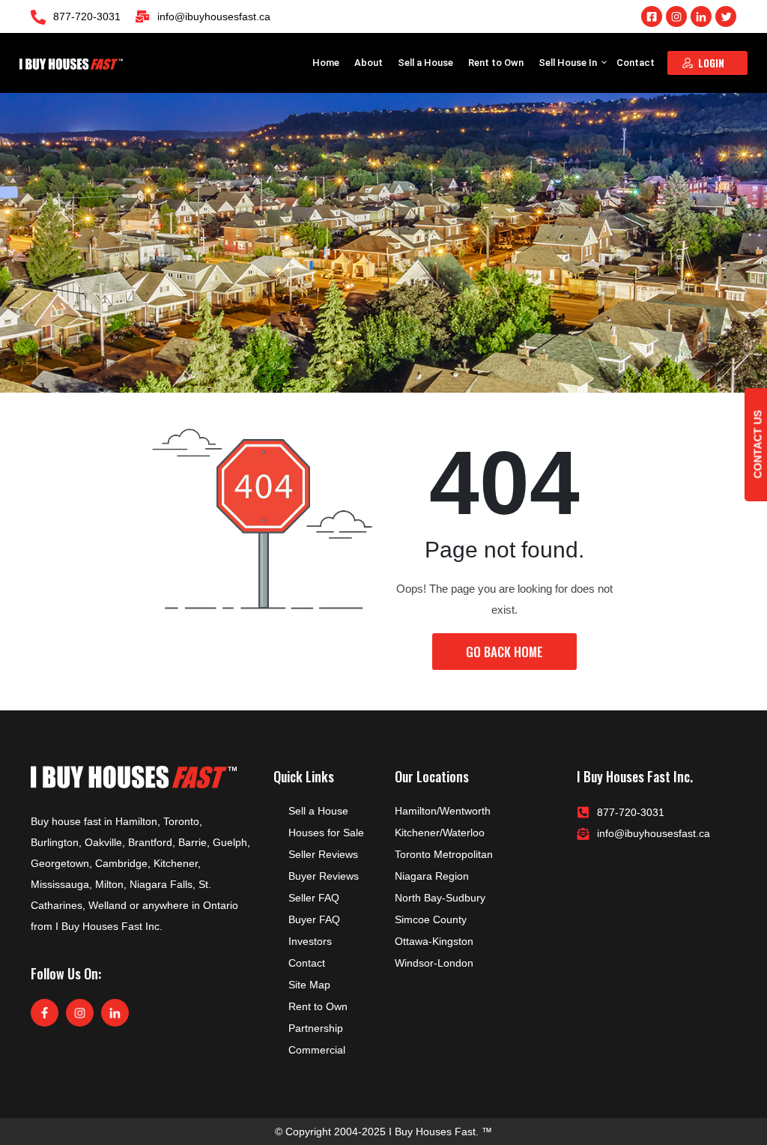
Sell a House (425, 62)
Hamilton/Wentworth (443, 811)
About (368, 62)
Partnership (315, 1028)
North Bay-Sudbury (440, 898)
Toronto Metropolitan (444, 854)
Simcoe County (431, 919)
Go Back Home (504, 651)
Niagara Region (432, 876)
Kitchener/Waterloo (440, 833)
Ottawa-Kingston (434, 941)
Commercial (316, 1050)
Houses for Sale (326, 833)
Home (325, 62)
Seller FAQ (313, 898)
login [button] (711, 62)
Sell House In (569, 62)
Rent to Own (496, 62)
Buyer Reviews (323, 876)
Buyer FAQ (314, 919)
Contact (635, 62)
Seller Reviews (323, 854)
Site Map (309, 985)
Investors (310, 941)
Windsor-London (434, 963)
